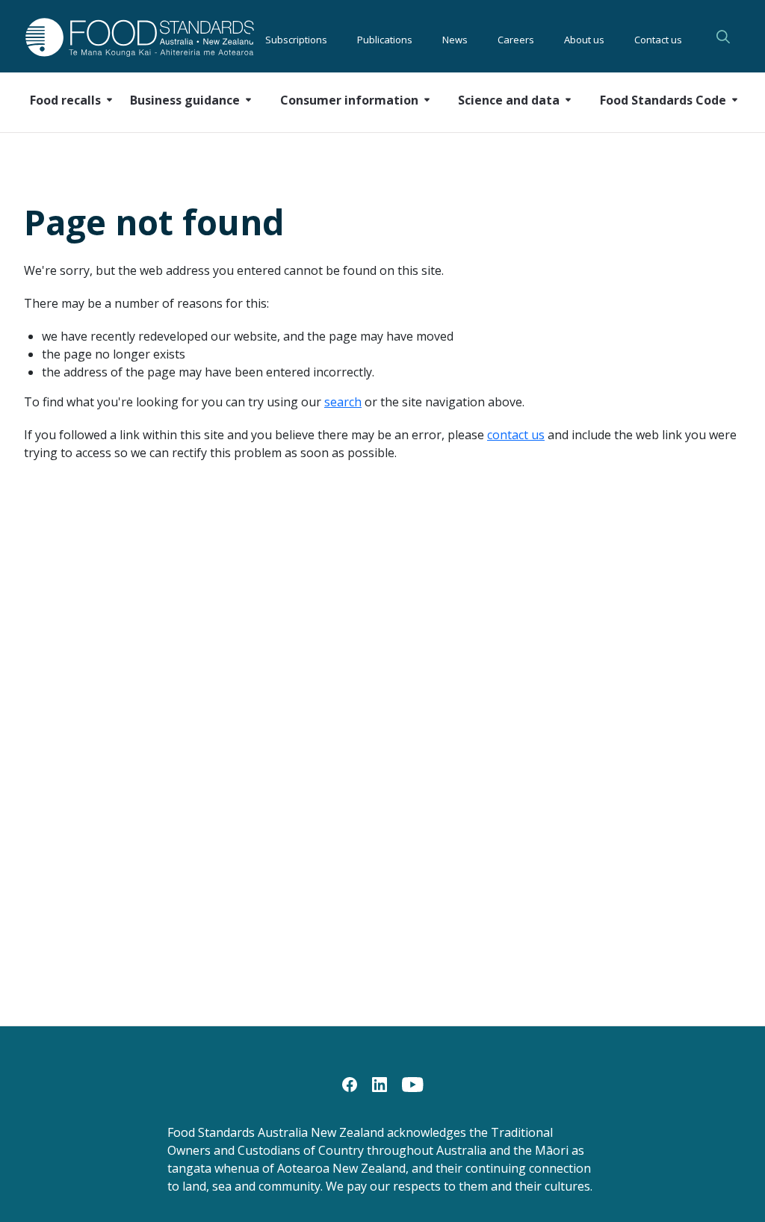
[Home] (108, 37)
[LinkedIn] (379, 1083)
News (455, 37)
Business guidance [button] (185, 100)
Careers (516, 37)
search (343, 402)
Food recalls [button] (65, 100)
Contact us (658, 37)
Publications (384, 37)
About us (584, 37)
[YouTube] (413, 1083)
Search (723, 37)
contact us (516, 435)
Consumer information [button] (349, 100)
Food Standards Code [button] (663, 100)
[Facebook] (349, 1083)
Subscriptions (296, 37)
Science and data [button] (509, 100)
